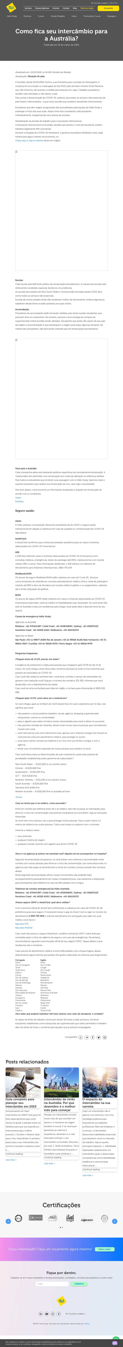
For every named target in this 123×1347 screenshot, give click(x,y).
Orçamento (108, 8)
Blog (75, 8)
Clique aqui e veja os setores (29, 141)
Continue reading (20, 1154)
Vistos (74, 16)
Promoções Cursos (92, 16)
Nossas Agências (42, 8)
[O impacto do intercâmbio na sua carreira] (100, 1082)
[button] (60, 1227)
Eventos (56, 8)
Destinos (27, 16)
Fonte (19, 797)
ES (116, 3)
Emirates (19, 501)
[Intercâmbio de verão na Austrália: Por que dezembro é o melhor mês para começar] (61, 1082)
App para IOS (21, 924)
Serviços (28, 8)
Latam (18, 498)
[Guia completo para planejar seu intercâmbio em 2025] (23, 1082)
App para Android (23, 928)
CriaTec (87, 1324)
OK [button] (115, 1343)
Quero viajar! (105, 1249)
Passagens (111, 16)
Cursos (41, 16)
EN (111, 3)
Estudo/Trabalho (58, 16)
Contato (66, 8)
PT (114, 3)
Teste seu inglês (86, 8)
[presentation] (8, 1221)
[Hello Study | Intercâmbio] (11, 8)
